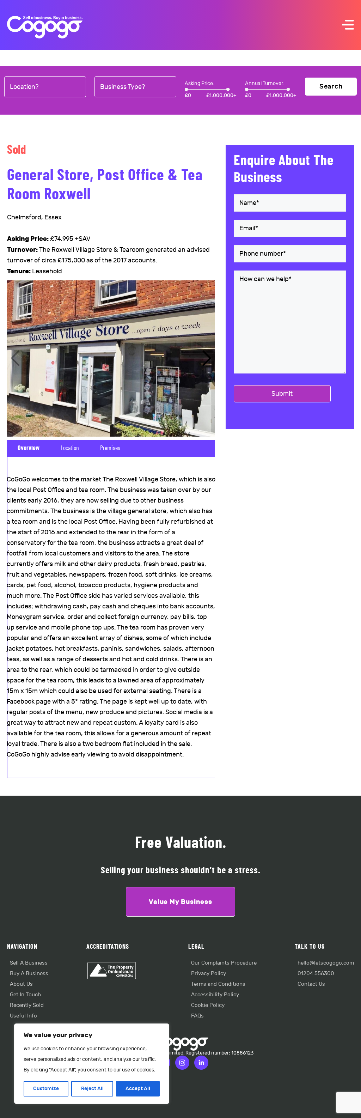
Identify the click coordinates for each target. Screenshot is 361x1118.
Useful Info (23, 1016)
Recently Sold (27, 1005)
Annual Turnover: (264, 83)
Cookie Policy (208, 1005)
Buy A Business (29, 974)
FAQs (197, 1016)
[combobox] (45, 87)
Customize (46, 1089)
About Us (21, 984)
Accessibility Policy (215, 995)
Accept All (138, 1089)
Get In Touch (25, 995)
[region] (91, 1063)
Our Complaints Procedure (224, 963)
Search (331, 86)
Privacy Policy (208, 974)
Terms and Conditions (218, 984)
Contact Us (311, 984)
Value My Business (180, 902)
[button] (207, 358)
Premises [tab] (110, 448)
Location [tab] (70, 448)
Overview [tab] (28, 448)
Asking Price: (199, 83)
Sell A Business (29, 963)
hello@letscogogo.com (326, 963)
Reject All (92, 1089)
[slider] (186, 89)
